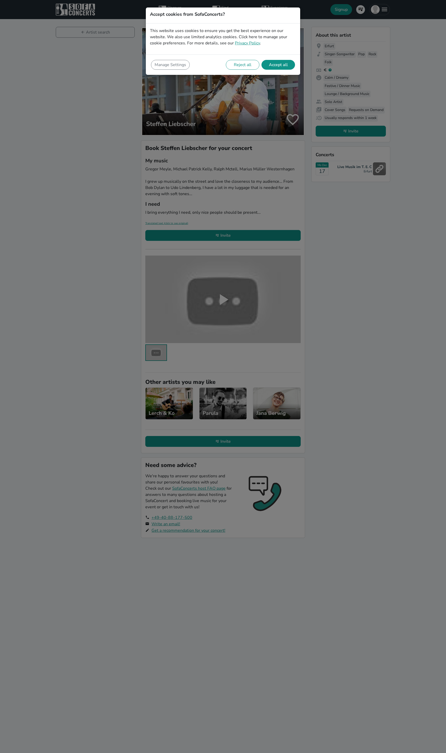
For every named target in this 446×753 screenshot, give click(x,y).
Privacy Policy (247, 43)
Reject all (242, 65)
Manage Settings (170, 65)
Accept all (278, 65)
